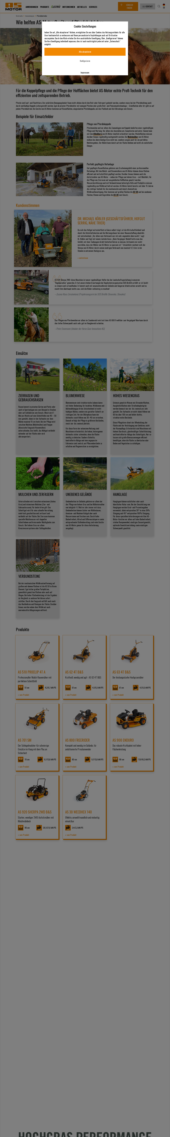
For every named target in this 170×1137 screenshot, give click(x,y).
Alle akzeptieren (85, 51)
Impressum (85, 72)
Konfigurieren (85, 60)
